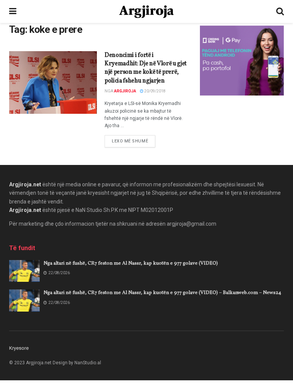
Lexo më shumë (133, 141)
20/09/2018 (154, 91)
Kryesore (19, 348)
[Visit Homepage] (146, 11)
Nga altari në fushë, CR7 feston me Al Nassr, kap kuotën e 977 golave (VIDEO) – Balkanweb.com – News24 (162, 292)
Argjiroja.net (25, 184)
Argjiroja (125, 91)
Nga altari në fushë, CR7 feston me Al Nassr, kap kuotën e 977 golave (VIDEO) (130, 263)
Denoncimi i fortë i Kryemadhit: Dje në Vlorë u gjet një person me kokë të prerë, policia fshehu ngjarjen (146, 68)
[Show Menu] (12, 11)
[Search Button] (280, 11)
